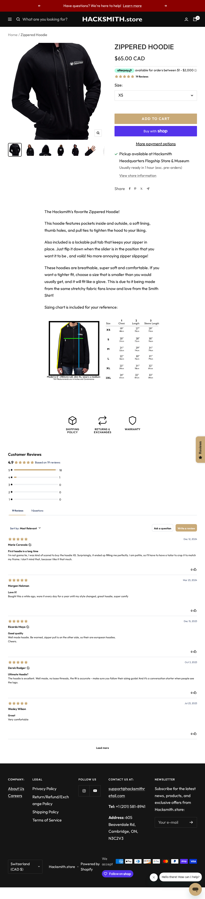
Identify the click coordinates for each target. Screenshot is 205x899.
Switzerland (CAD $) (20, 867)
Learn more (132, 5)
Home (13, 34)
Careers (15, 795)
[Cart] (195, 19)
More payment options (156, 143)
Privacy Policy (44, 788)
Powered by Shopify (90, 867)
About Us (16, 788)
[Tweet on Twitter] (141, 188)
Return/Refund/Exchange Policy (50, 800)
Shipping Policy (45, 811)
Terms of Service (47, 819)
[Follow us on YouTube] (94, 790)
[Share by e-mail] (148, 188)
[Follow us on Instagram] (83, 790)
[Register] (191, 822)
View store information (137, 175)
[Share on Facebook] (130, 188)
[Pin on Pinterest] (135, 188)
